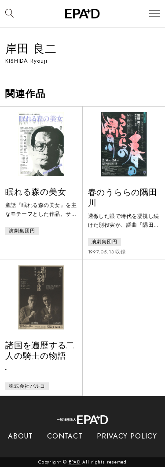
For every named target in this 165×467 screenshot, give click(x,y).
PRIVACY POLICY (127, 436)
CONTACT (65, 436)
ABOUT (20, 436)
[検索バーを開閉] (9, 13)
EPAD (75, 462)
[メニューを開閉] (154, 14)
